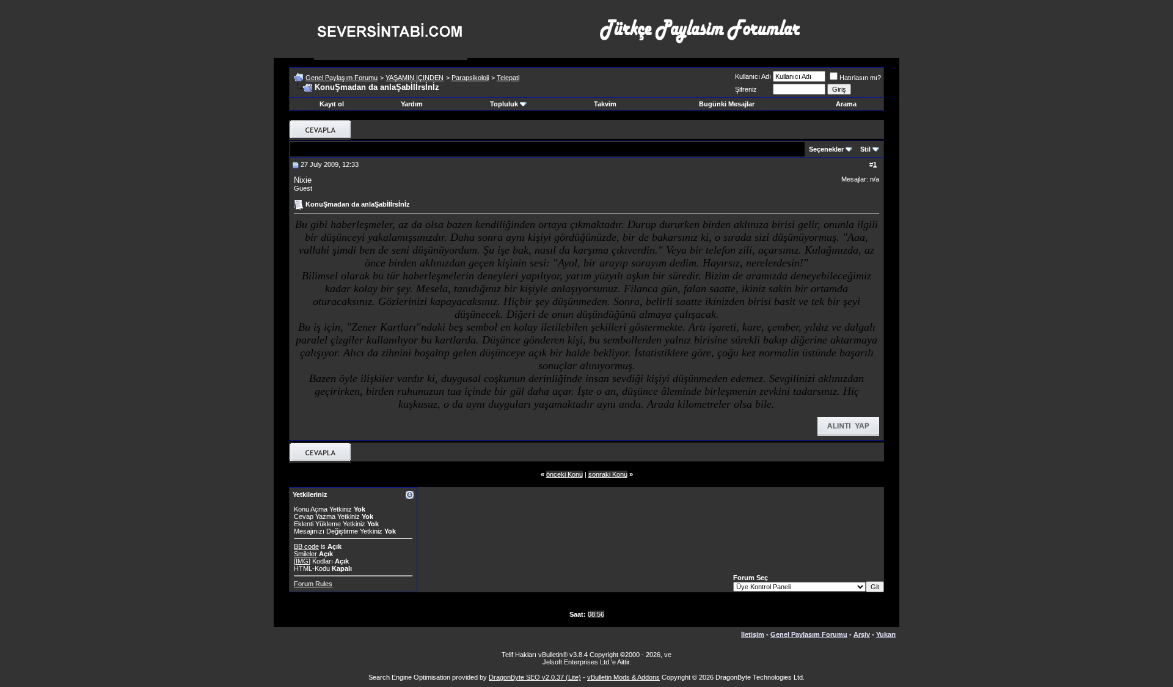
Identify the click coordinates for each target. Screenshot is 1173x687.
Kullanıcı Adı (753, 76)
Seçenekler (826, 149)
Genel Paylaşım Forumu (341, 77)
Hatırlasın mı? (860, 77)
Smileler (305, 553)
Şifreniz (746, 89)
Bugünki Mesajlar (727, 104)
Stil (865, 149)
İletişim (752, 634)
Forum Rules (313, 583)
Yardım (412, 104)
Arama (846, 104)
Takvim (605, 104)
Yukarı (886, 634)
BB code (306, 546)
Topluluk (504, 104)
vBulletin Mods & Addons (623, 677)
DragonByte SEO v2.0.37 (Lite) (535, 677)
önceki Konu (564, 474)
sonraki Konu (607, 474)
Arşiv (861, 634)
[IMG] (302, 561)
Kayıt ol (332, 104)
